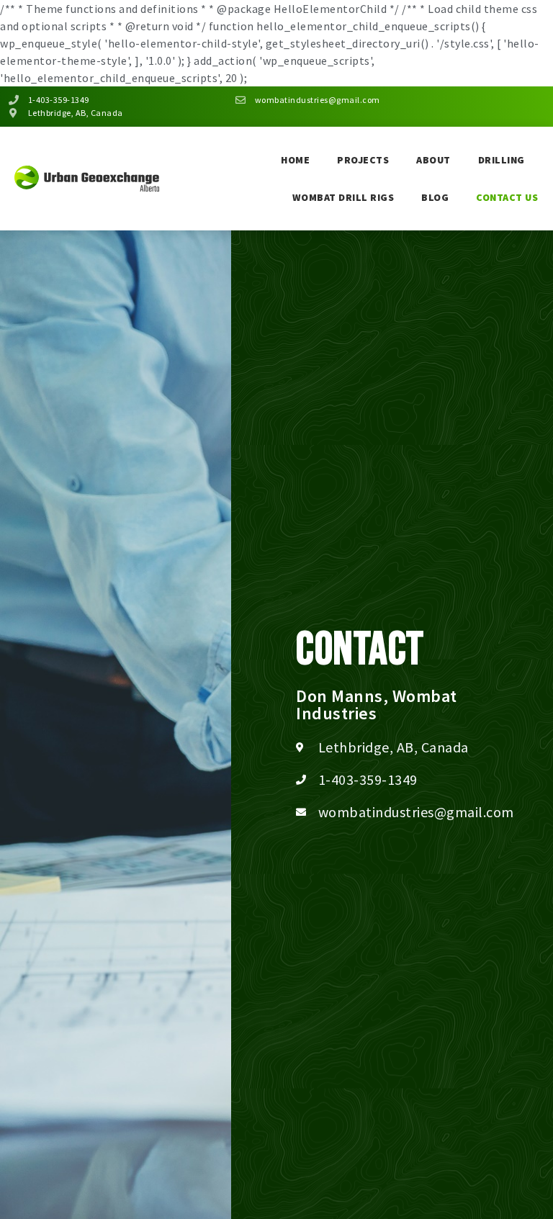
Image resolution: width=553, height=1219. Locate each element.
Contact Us (507, 197)
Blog (435, 197)
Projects (363, 159)
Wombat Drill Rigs (343, 197)
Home (295, 159)
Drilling (501, 159)
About (433, 159)
